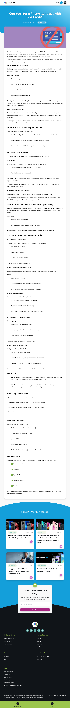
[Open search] (65, 2)
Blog (5, 659)
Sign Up (34, 609)
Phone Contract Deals (10, 638)
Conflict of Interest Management (13, 685)
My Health (40, 644)
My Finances (40, 646)
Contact (6, 662)
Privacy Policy (7, 674)
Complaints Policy (9, 682)
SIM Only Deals (8, 641)
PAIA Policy (7, 680)
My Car (39, 641)
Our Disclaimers (8, 671)
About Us (6, 656)
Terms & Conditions (9, 677)
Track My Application (43, 656)
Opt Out (39, 659)
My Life (39, 638)
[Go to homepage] (9, 2)
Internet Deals (8, 644)
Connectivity (42, 22)
